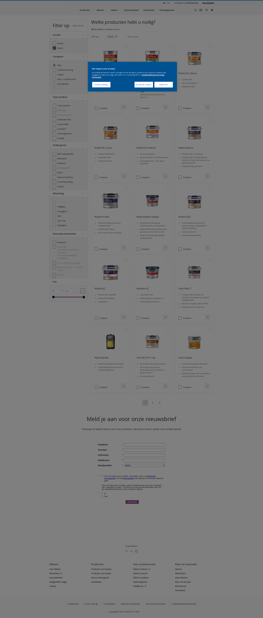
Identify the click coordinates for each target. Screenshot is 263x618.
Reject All (164, 85)
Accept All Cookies (143, 85)
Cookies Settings (101, 85)
